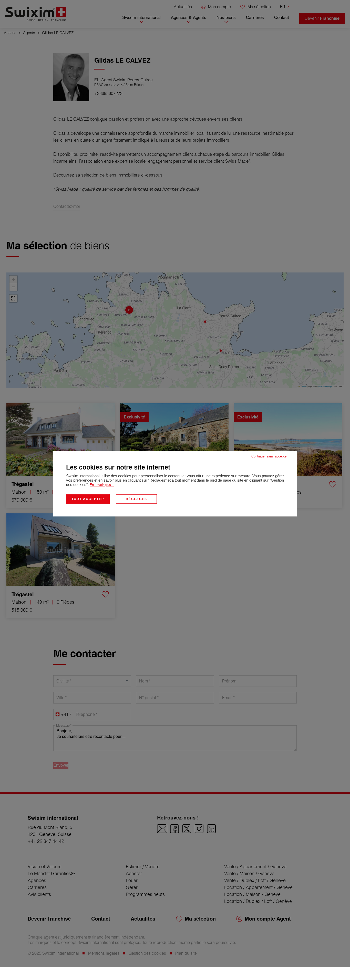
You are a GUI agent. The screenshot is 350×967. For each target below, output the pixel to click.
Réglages (136, 499)
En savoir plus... (102, 484)
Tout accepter (87, 499)
